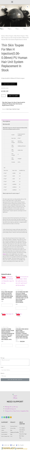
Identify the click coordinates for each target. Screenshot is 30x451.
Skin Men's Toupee (19, 35)
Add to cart (13, 95)
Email (2, 367)
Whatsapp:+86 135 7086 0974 (11, 406)
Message (3, 358)
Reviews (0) (6, 124)
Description (6, 121)
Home (3, 35)
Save (19, 277)
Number (2, 373)
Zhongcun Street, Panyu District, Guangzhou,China (16, 411)
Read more (7, 305)
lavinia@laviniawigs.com (10, 409)
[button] (12, 2)
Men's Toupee (9, 35)
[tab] (15, 121)
